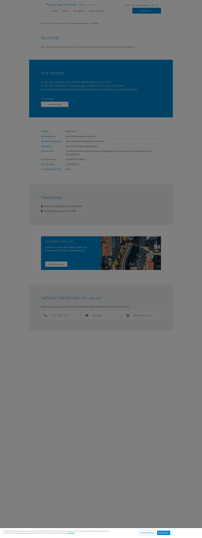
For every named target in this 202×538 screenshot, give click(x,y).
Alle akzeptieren (164, 533)
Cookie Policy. (70, 533)
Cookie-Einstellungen (147, 533)
